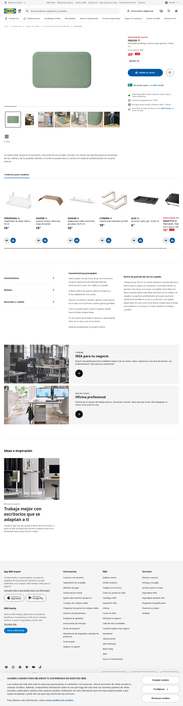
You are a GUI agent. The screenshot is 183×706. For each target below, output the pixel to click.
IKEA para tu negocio (65, 2)
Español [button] (172, 2)
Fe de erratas (69, 641)
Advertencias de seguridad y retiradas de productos (81, 635)
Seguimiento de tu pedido (74, 582)
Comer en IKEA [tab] (153, 18)
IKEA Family (51, 2)
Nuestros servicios (150, 577)
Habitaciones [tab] (33, 18)
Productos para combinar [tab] (17, 174)
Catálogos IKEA (109, 598)
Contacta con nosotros (73, 577)
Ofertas (106, 608)
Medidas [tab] (8, 290)
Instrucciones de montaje (74, 623)
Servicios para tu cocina (152, 587)
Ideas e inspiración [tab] (89, 18)
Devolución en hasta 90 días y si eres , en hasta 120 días (152, 109)
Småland (146, 613)
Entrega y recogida (150, 582)
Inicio (6, 26)
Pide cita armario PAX (127, 2)
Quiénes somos (109, 577)
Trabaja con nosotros (112, 587)
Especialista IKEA (149, 593)
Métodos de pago (71, 587)
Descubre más (10, 624)
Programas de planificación (154, 603)
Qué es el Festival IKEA (113, 659)
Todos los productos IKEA (114, 593)
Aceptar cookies (160, 680)
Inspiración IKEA (110, 603)
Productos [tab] (14, 18)
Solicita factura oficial (72, 593)
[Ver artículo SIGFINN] (50, 200)
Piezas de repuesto (71, 628)
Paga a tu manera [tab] (133, 18)
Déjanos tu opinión (71, 646)
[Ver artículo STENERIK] (114, 200)
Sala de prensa (109, 638)
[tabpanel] (124, 303)
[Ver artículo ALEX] (145, 200)
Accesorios (78, 26)
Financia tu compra (150, 608)
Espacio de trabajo (32, 26)
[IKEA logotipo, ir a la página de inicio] (10, 11)
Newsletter (108, 633)
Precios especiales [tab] (111, 18)
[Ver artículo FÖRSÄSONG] (18, 200)
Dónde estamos (110, 582)
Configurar (159, 689)
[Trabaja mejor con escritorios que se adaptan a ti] (31, 479)
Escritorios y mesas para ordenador (56, 26)
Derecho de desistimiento (74, 613)
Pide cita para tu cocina (108, 2)
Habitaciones (17, 26)
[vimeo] (26, 667)
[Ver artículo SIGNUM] (82, 200)
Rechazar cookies (161, 698)
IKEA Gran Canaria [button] (15, 2)
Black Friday (108, 649)
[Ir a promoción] (23, 11)
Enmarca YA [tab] (170, 18)
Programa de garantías (73, 618)
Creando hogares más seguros (116, 628)
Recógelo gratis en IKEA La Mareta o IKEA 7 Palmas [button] (151, 104)
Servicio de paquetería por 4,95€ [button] (144, 100)
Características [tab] (11, 278)
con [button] (148, 85)
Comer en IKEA (80, 2)
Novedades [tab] (70, 18)
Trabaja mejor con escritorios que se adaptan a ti (22, 514)
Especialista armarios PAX (153, 598)
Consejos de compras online (75, 603)
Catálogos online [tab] (52, 18)
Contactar (141, 2)
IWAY (105, 654)
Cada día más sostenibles (114, 623)
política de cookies (63, 700)
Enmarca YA (93, 2)
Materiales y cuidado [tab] (14, 302)
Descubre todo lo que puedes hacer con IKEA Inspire (27, 590)
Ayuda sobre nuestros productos (77, 598)
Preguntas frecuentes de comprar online (80, 608)
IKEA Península (109, 643)
